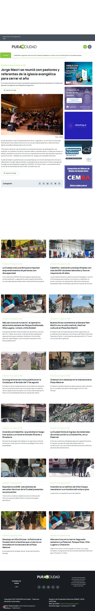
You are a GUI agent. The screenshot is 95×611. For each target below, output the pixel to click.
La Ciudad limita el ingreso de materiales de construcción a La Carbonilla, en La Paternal (70, 435)
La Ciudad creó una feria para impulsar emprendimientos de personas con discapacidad (21, 270)
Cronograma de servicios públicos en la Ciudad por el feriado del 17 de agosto (21, 381)
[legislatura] (78, 88)
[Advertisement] (47, 17)
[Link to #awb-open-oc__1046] (85, 47)
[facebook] (39, 587)
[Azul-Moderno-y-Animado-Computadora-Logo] (78, 112)
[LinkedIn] (48, 183)
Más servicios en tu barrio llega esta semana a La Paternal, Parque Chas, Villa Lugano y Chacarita (70, 542)
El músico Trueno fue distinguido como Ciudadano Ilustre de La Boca (34, 55)
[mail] (58, 587)
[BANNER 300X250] (78, 63)
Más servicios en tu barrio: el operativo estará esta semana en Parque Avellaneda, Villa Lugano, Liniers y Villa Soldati (23, 325)
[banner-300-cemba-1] (78, 166)
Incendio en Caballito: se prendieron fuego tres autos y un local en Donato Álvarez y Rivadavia (23, 435)
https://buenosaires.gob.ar (69, 604)
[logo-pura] (24, 45)
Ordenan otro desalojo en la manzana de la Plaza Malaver (71, 381)
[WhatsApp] (51, 183)
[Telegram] (55, 183)
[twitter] (44, 587)
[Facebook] (40, 183)
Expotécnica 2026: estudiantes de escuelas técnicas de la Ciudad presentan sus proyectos (22, 489)
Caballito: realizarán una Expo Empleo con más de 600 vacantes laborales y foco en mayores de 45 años (70, 270)
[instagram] (48, 587)
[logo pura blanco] (48, 576)
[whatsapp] (53, 587)
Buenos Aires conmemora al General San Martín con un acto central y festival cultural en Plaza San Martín (70, 325)
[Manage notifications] (4, 606)
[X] (44, 183)
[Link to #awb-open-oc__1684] (90, 47)
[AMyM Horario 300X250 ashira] (78, 141)
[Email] (59, 183)
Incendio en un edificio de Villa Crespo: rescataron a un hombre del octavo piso (69, 488)
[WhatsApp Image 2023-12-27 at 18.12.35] (32, 95)
